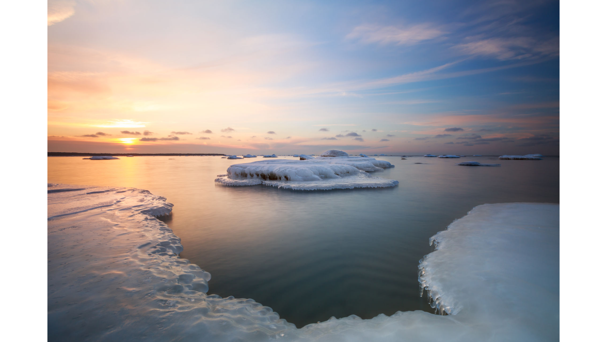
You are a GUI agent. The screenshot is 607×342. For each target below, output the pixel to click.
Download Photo (374, 335)
